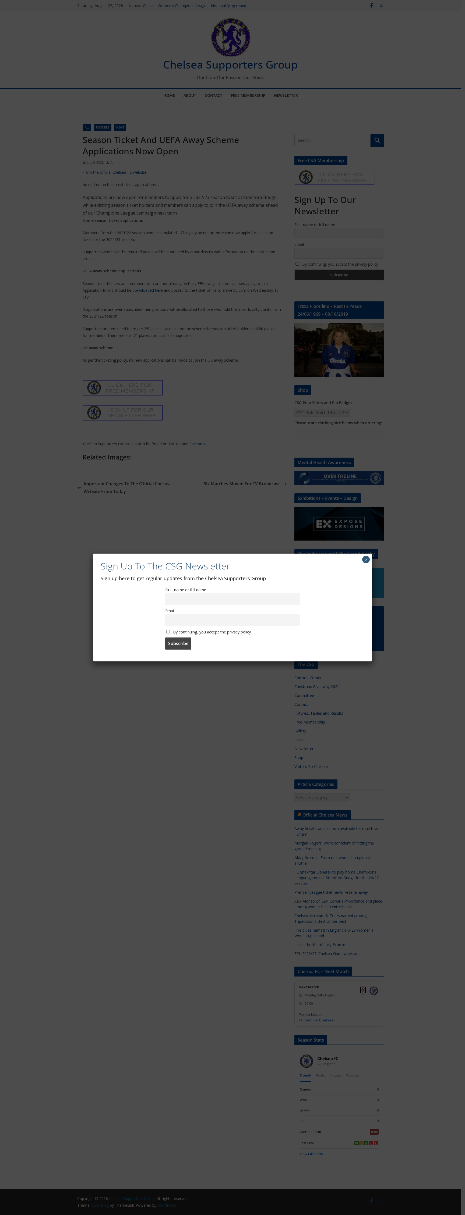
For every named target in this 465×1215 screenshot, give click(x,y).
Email (170, 610)
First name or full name (185, 589)
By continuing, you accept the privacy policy (211, 632)
